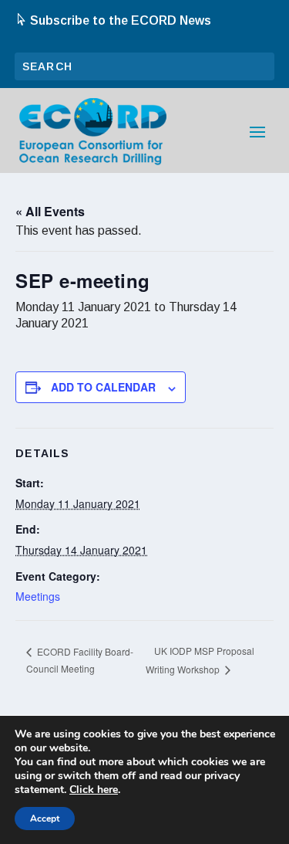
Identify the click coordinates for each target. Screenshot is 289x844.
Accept (44, 818)
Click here (93, 790)
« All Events (50, 211)
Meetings (37, 596)
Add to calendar (103, 387)
